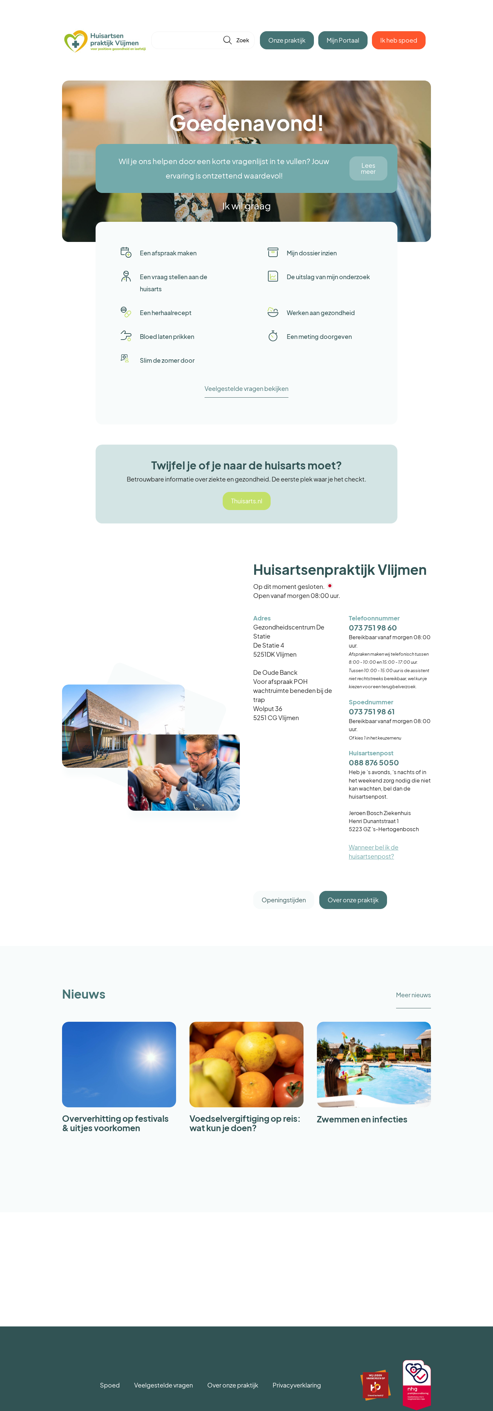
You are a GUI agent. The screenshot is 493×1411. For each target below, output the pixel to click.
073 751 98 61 (372, 711)
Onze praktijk (287, 40)
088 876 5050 (374, 762)
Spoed (110, 1385)
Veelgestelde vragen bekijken (246, 388)
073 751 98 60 (373, 627)
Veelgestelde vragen (163, 1385)
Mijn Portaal (343, 40)
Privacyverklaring (297, 1385)
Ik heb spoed (398, 40)
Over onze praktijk (353, 900)
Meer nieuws (413, 995)
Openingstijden (284, 900)
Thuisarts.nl (246, 501)
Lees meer (368, 168)
